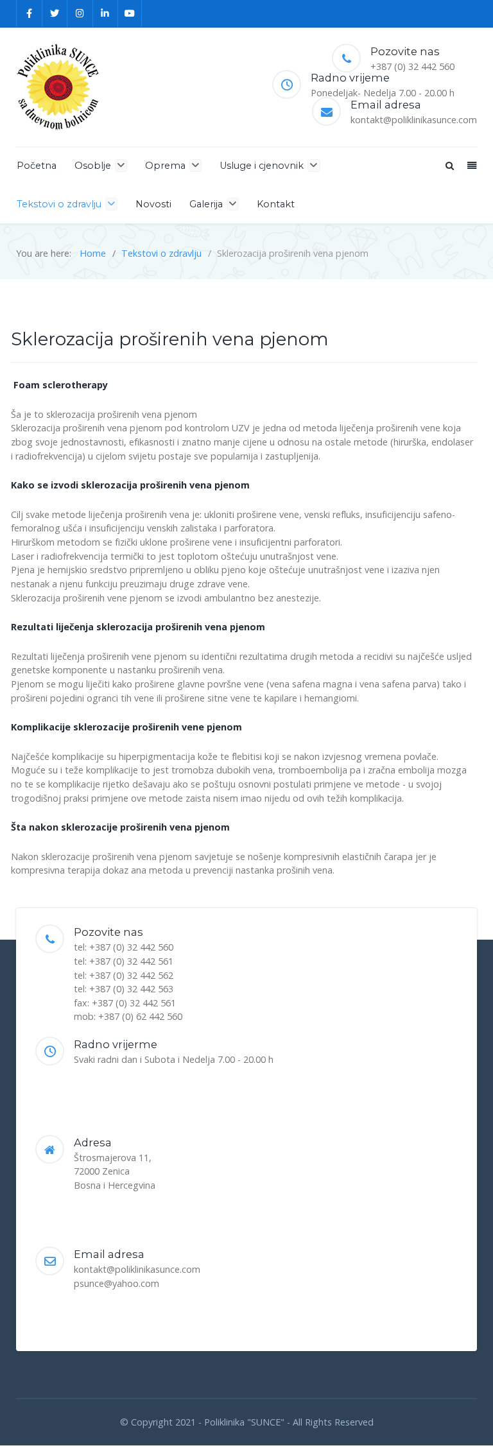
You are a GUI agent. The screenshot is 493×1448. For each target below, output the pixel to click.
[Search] (449, 165)
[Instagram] (80, 13)
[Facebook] (29, 13)
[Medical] (57, 87)
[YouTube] (130, 13)
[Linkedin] (106, 13)
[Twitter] (55, 13)
